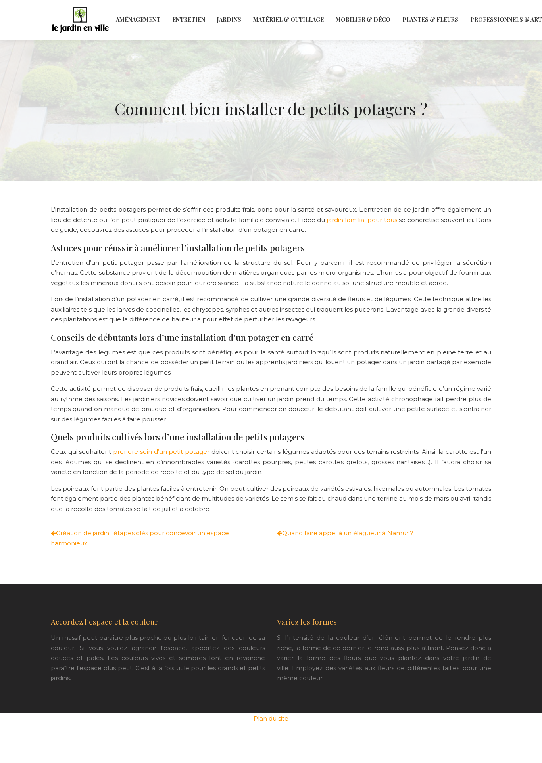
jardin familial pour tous (362, 220)
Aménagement (138, 19)
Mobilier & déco (363, 19)
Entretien (188, 19)
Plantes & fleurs (430, 19)
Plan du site (271, 718)
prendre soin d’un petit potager (161, 451)
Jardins (229, 19)
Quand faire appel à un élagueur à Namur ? (347, 533)
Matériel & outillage (288, 19)
